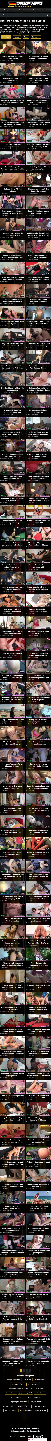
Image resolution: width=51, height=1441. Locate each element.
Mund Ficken (39, 1380)
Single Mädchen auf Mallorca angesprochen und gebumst (13, 721)
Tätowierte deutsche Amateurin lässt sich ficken (38, 942)
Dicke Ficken (11, 1393)
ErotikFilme (31, 60)
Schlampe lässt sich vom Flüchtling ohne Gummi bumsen (12, 478)
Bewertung (36, 37)
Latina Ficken (40, 1393)
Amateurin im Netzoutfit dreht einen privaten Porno (12, 831)
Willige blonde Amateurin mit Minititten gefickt (38, 1185)
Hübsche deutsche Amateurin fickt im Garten (12, 1008)
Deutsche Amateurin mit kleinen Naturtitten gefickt (12, 1030)
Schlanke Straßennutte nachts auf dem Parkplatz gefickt (38, 124)
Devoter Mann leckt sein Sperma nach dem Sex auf (38, 79)
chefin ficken (16, 1397)
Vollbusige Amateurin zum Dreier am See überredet (38, 1008)
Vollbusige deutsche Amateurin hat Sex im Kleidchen (38, 965)
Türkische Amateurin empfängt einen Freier (12, 146)
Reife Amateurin (10, 1410)
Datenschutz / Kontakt (17, 1436)
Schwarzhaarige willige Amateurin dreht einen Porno (13, 1052)
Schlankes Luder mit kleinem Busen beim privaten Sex (13, 278)
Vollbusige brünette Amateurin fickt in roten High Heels (38, 1318)
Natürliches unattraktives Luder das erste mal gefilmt (12, 433)
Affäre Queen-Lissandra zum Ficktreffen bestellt (38, 477)
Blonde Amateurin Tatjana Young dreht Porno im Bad (13, 1340)
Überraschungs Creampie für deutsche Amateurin (13, 942)
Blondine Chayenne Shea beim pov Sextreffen (12, 389)
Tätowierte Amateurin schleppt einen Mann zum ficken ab (12, 1208)
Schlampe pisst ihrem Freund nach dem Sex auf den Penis (38, 234)
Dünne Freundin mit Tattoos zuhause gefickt (38, 1141)
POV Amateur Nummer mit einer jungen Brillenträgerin (12, 964)
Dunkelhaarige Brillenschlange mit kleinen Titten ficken (38, 677)
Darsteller (22, 10)
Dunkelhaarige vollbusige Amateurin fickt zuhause (38, 876)
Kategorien (8, 10)
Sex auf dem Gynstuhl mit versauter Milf (38, 566)
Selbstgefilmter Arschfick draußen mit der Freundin (38, 57)
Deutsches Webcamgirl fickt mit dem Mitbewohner (38, 256)
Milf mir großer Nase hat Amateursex (12, 654)
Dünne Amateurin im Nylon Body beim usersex (38, 190)
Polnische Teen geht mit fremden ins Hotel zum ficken (38, 389)
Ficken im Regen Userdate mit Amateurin (38, 1163)
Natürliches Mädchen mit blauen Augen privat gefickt (12, 522)
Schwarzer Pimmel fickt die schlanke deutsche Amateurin (38, 1075)
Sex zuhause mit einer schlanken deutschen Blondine (38, 302)
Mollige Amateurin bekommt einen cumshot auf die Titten (38, 1274)
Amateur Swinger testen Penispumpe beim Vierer (12, 301)
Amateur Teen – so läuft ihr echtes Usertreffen (12, 234)
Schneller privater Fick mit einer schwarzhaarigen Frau (12, 1163)
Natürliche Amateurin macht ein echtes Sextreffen (12, 588)
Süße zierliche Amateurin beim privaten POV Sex (38, 831)
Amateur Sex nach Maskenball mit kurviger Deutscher (12, 124)
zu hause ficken (9, 1406)
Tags (29, 1436)
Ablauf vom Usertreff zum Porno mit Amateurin (38, 743)
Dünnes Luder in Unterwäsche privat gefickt (38, 1252)
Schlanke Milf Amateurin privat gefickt (38, 1296)
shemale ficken (33, 1384)
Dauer (26, 37)
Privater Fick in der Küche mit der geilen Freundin (38, 455)
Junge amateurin (26, 1410)
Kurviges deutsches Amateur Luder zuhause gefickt (38, 146)
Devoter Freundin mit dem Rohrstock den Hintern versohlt (38, 368)
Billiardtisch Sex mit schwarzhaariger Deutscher (12, 544)
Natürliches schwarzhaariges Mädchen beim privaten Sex (13, 699)
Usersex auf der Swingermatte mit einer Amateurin (12, 1097)
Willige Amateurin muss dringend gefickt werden (38, 721)
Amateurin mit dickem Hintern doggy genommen (12, 1075)
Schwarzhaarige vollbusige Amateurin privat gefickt (38, 1052)
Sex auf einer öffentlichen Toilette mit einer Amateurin (38, 809)
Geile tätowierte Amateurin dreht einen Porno (12, 1229)
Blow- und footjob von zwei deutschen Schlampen (38, 1119)
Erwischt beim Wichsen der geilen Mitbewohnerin (12, 566)
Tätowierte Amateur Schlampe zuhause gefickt (38, 699)
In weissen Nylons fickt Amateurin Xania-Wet (12, 411)
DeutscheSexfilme (7, 82)
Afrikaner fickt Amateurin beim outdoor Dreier (12, 853)
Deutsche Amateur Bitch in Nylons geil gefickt (12, 898)
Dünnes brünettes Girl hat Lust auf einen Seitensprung (38, 345)
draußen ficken (23, 1406)
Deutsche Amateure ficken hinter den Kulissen (12, 765)
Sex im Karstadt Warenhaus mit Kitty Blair (12, 57)
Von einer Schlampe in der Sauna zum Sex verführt (38, 654)
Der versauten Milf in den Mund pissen (38, 411)
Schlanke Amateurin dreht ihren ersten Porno (13, 1274)
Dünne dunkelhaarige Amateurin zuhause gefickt (12, 1141)
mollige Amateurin (13, 1380)
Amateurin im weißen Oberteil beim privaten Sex (12, 500)
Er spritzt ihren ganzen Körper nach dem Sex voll (13, 1119)
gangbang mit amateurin (18, 1402)
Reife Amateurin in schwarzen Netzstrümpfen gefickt (38, 920)
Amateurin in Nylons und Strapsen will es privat (12, 787)
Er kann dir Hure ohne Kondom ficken (38, 986)
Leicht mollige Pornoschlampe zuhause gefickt (38, 168)
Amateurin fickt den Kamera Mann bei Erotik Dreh (12, 455)
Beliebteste (5, 37)
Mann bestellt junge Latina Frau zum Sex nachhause (38, 544)
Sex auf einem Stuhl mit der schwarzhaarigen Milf (12, 632)
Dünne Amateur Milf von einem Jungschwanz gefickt (38, 500)
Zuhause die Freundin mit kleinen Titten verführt (38, 610)
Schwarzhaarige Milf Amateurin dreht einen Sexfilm (12, 168)
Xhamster (5, 989)
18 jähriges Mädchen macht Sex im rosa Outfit (38, 632)
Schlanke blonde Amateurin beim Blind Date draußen (12, 676)
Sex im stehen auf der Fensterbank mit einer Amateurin (12, 810)
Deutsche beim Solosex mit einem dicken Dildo (38, 1097)
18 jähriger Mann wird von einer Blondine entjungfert (38, 433)
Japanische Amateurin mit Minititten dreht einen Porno (12, 1185)
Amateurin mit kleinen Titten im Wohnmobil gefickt (13, 876)
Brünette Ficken (37, 1388)
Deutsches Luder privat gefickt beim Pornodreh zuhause (38, 588)
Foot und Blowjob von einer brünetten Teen (38, 1229)
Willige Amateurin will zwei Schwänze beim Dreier (38, 898)
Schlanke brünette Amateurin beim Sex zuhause (38, 1030)
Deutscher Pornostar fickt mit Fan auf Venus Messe (38, 101)
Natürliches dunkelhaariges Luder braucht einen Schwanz (12, 1252)
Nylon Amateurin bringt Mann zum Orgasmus (12, 323)
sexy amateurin (36, 1402)
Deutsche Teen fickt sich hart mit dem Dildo (38, 522)
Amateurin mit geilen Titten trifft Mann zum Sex (12, 1362)
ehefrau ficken (40, 1410)
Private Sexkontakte (40, 10)
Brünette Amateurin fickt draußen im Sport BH (38, 1207)
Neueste (17, 37)
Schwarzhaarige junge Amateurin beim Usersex (38, 765)
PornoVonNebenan (7, 60)
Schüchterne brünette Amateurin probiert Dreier (12, 1318)
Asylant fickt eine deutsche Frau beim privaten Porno (12, 345)
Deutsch (33, 1439)
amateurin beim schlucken (18, 1388)
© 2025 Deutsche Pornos (25, 1428)
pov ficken (27, 1380)
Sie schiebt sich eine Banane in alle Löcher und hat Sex (38, 323)
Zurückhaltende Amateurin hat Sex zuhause (38, 1362)
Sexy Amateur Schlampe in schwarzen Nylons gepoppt (12, 212)
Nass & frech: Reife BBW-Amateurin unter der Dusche (12, 986)
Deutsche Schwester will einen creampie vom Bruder (12, 256)
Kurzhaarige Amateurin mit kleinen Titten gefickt (12, 1296)
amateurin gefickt (25, 1393)
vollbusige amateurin (40, 1406)
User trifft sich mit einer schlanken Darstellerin (13, 610)
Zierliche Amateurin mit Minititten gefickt (13, 920)
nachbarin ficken (18, 1384)
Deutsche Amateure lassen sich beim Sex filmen (38, 212)
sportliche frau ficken (32, 1397)
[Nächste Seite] (30, 1370)
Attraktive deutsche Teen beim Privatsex (12, 79)
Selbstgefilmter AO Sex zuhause (13, 190)
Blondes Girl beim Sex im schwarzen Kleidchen (12, 743)
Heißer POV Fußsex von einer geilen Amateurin (38, 853)
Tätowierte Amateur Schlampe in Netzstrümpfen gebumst (12, 101)
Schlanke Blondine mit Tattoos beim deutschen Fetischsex (12, 367)
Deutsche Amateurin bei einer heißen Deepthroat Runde (38, 787)
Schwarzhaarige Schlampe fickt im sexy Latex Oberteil (38, 278)
